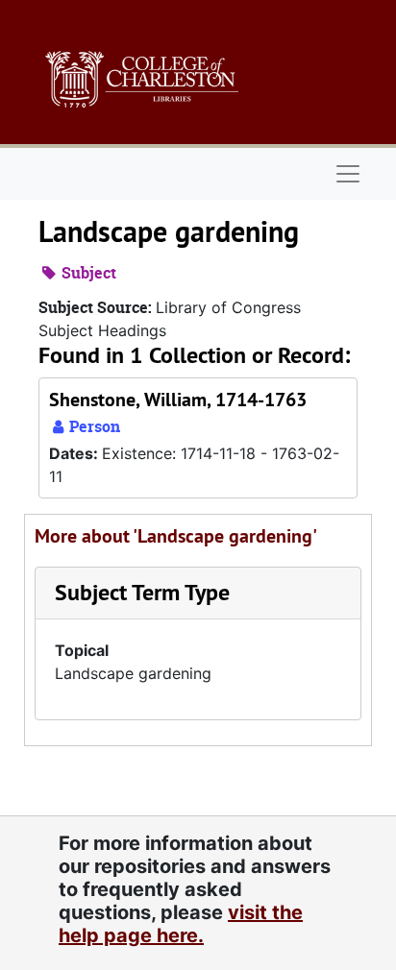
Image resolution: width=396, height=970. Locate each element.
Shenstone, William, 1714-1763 (178, 399)
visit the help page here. (181, 924)
